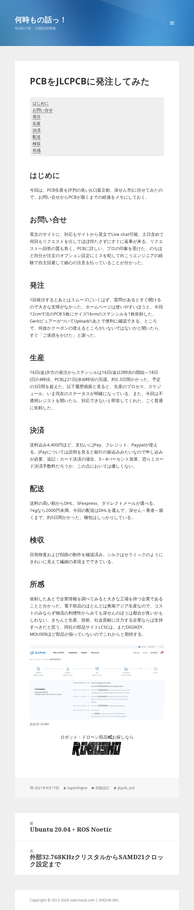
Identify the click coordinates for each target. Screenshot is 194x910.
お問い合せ (43, 110)
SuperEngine (77, 787)
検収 (37, 143)
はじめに (41, 103)
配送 (37, 137)
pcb (132, 787)
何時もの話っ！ (41, 19)
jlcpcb (122, 787)
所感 (37, 150)
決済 (37, 130)
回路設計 (102, 787)
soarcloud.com (82, 900)
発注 (37, 116)
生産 (37, 123)
